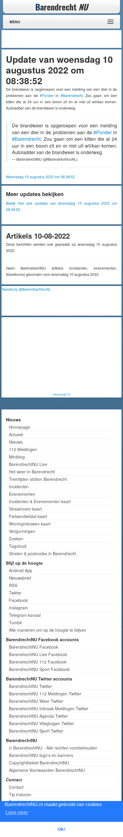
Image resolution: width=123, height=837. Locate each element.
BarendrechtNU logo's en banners (41, 755)
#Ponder (47, 95)
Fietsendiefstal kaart (28, 516)
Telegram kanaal (25, 615)
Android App (20, 570)
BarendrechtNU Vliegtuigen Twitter (41, 723)
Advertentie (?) (61, 394)
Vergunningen (22, 531)
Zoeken (16, 539)
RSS (13, 585)
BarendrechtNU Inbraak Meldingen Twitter (48, 708)
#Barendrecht (72, 95)
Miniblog (17, 457)
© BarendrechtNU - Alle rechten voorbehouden (53, 748)
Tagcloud (17, 546)
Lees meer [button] (17, 812)
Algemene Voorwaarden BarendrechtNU (47, 770)
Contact (16, 787)
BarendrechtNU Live (28, 464)
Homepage (19, 427)
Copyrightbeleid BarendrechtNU (39, 763)
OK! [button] (61, 829)
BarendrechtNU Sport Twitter (36, 731)
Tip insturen (20, 794)
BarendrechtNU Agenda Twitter (38, 716)
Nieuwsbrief (20, 578)
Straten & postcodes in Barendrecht (42, 553)
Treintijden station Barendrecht (38, 479)
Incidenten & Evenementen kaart (40, 501)
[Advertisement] (72, 39)
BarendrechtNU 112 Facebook (38, 662)
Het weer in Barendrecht (32, 472)
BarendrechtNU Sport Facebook (39, 669)
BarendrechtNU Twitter (30, 686)
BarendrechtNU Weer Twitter (36, 701)
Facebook (18, 600)
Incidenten (19, 486)
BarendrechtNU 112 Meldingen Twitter (45, 694)
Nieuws (16, 442)
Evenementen (22, 494)
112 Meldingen (23, 449)
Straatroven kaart (25, 509)
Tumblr (15, 622)
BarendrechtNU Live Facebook (38, 654)
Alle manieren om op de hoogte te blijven (47, 630)
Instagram (18, 608)
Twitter (15, 593)
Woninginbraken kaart (29, 524)
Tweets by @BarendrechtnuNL (26, 289)
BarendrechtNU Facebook (33, 647)
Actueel (16, 434)
